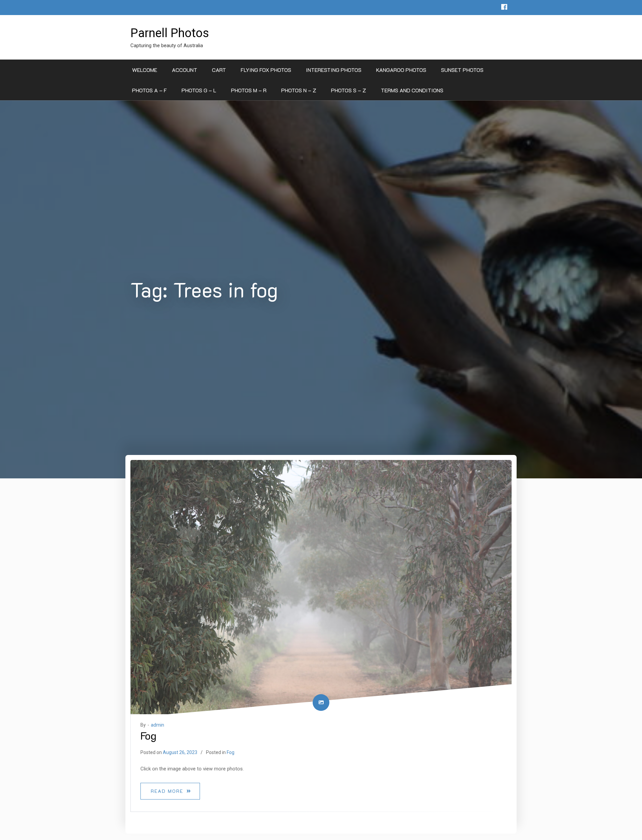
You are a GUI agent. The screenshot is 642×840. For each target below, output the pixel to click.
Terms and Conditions (412, 90)
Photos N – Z (298, 90)
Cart (219, 69)
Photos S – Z (348, 90)
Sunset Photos (462, 69)
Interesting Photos (333, 69)
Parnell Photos (169, 33)
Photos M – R (248, 90)
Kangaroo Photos (401, 69)
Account (184, 69)
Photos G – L (199, 90)
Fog (148, 735)
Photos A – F (149, 90)
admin (157, 725)
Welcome (144, 69)
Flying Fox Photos (266, 69)
